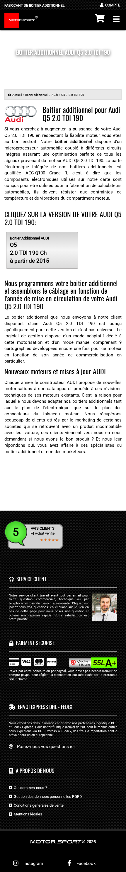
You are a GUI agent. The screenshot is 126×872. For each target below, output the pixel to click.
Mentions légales (27, 814)
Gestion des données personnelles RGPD (47, 796)
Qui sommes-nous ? (29, 788)
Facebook (85, 863)
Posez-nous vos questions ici (46, 746)
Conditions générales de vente (38, 805)
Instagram (32, 863)
